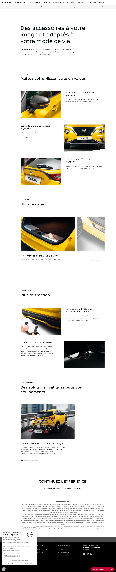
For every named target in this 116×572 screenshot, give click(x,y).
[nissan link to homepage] (7, 2)
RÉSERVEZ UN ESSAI (52, 488)
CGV (79, 568)
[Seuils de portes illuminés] (98, 260)
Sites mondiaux (13, 568)
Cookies (73, 568)
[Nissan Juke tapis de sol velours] (93, 260)
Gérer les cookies (25, 568)
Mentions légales (63, 568)
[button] (20, 2)
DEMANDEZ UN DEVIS (73, 488)
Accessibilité (37, 568)
